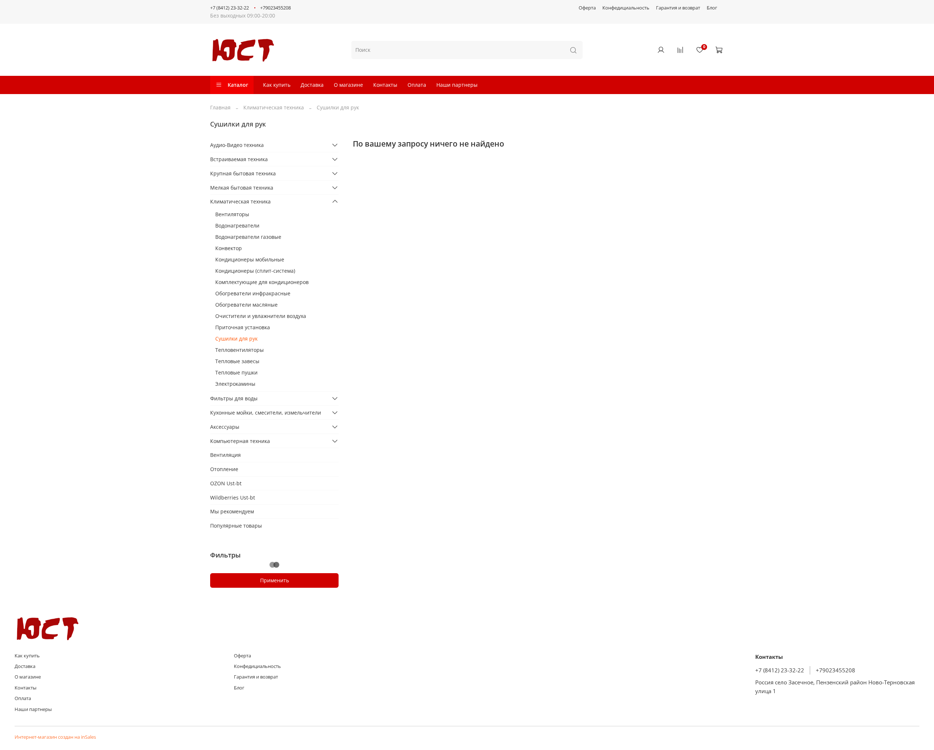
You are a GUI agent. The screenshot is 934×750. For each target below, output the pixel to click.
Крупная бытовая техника (243, 173)
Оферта (587, 8)
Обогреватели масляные (246, 304)
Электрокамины (235, 383)
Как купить (276, 84)
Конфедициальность (625, 8)
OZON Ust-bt (226, 483)
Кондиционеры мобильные (249, 259)
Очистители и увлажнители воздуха (260, 315)
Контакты (385, 84)
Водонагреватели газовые (248, 236)
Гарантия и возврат (678, 8)
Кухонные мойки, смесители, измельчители (265, 412)
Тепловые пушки (236, 372)
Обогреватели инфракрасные (252, 293)
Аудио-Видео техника (237, 144)
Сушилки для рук (236, 338)
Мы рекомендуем (232, 511)
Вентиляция (225, 454)
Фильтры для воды (234, 398)
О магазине (348, 84)
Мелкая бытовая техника (241, 187)
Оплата (417, 84)
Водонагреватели (237, 225)
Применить (274, 580)
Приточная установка (242, 327)
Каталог (238, 84)
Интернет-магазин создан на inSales (55, 737)
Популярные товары (236, 525)
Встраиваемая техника (239, 159)
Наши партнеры (457, 84)
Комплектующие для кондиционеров (262, 282)
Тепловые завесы (237, 361)
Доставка (312, 84)
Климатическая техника (273, 107)
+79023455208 (275, 8)
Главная (220, 107)
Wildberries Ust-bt (232, 497)
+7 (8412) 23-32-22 (229, 8)
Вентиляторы (232, 214)
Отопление (224, 469)
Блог (712, 8)
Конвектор (228, 248)
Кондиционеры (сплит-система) (255, 270)
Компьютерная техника (240, 441)
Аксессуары (224, 426)
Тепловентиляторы (239, 349)
